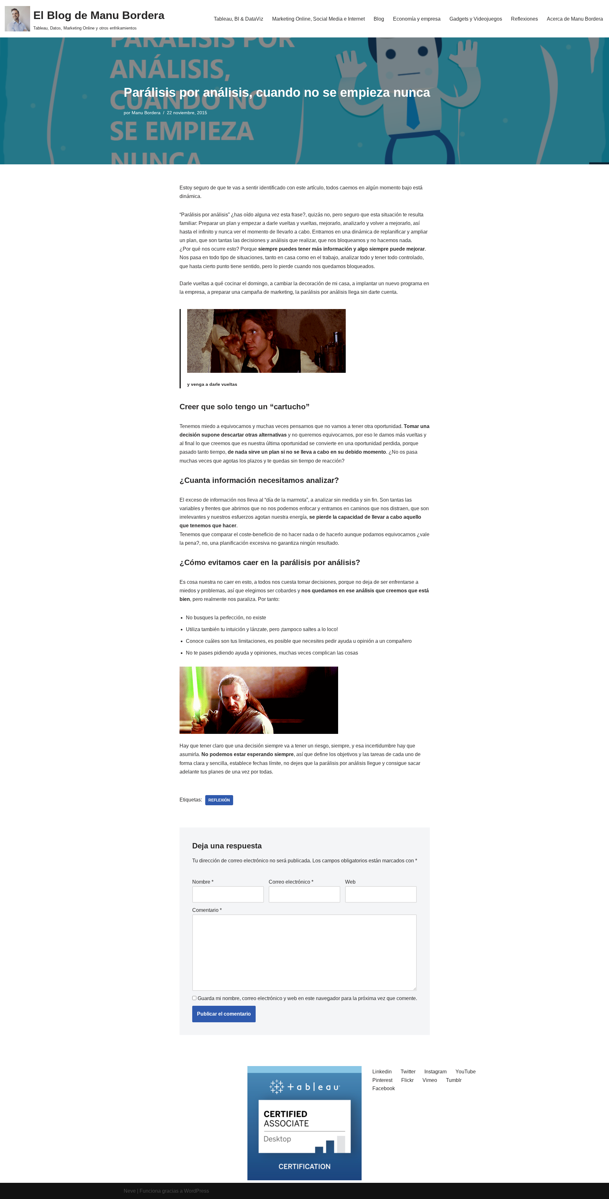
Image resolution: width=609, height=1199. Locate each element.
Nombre (202, 882)
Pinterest (382, 1080)
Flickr (407, 1080)
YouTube (465, 1071)
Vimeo (429, 1080)
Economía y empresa (417, 19)
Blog (379, 19)
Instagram (435, 1071)
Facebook (383, 1088)
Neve (130, 1191)
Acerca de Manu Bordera (575, 19)
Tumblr (454, 1080)
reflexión (219, 800)
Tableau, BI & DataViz (238, 19)
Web (350, 882)
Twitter (408, 1071)
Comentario (207, 910)
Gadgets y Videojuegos (475, 19)
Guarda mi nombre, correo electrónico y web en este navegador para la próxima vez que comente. (307, 998)
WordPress (196, 1191)
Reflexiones (524, 19)
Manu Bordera (146, 112)
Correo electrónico (291, 882)
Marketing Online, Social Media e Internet (318, 19)
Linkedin (382, 1071)
